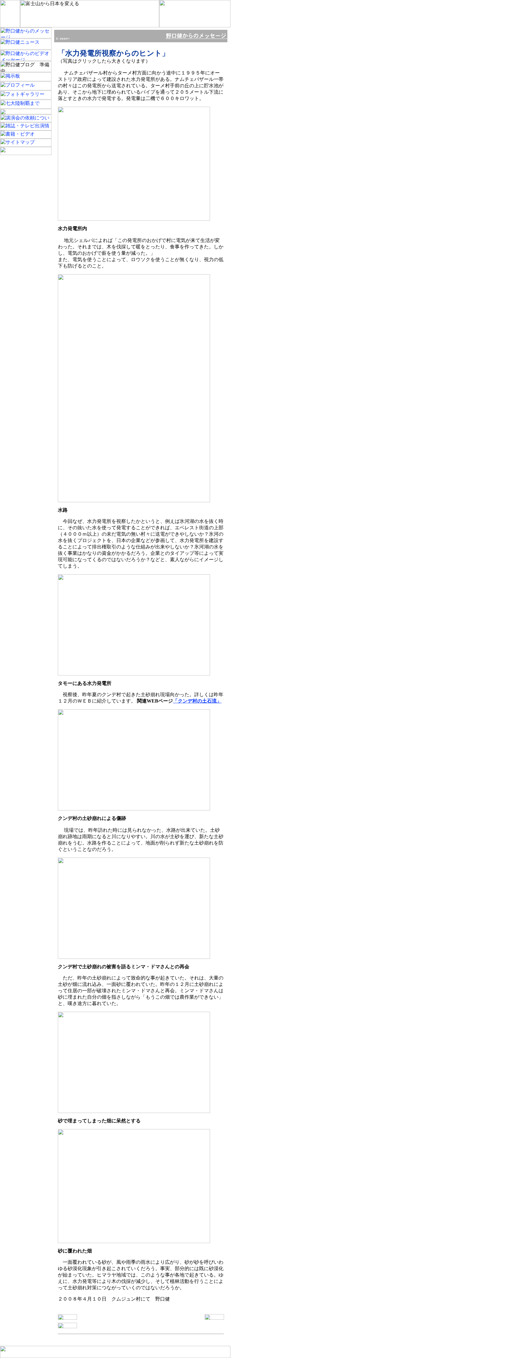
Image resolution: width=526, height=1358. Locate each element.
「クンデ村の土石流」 (197, 700)
